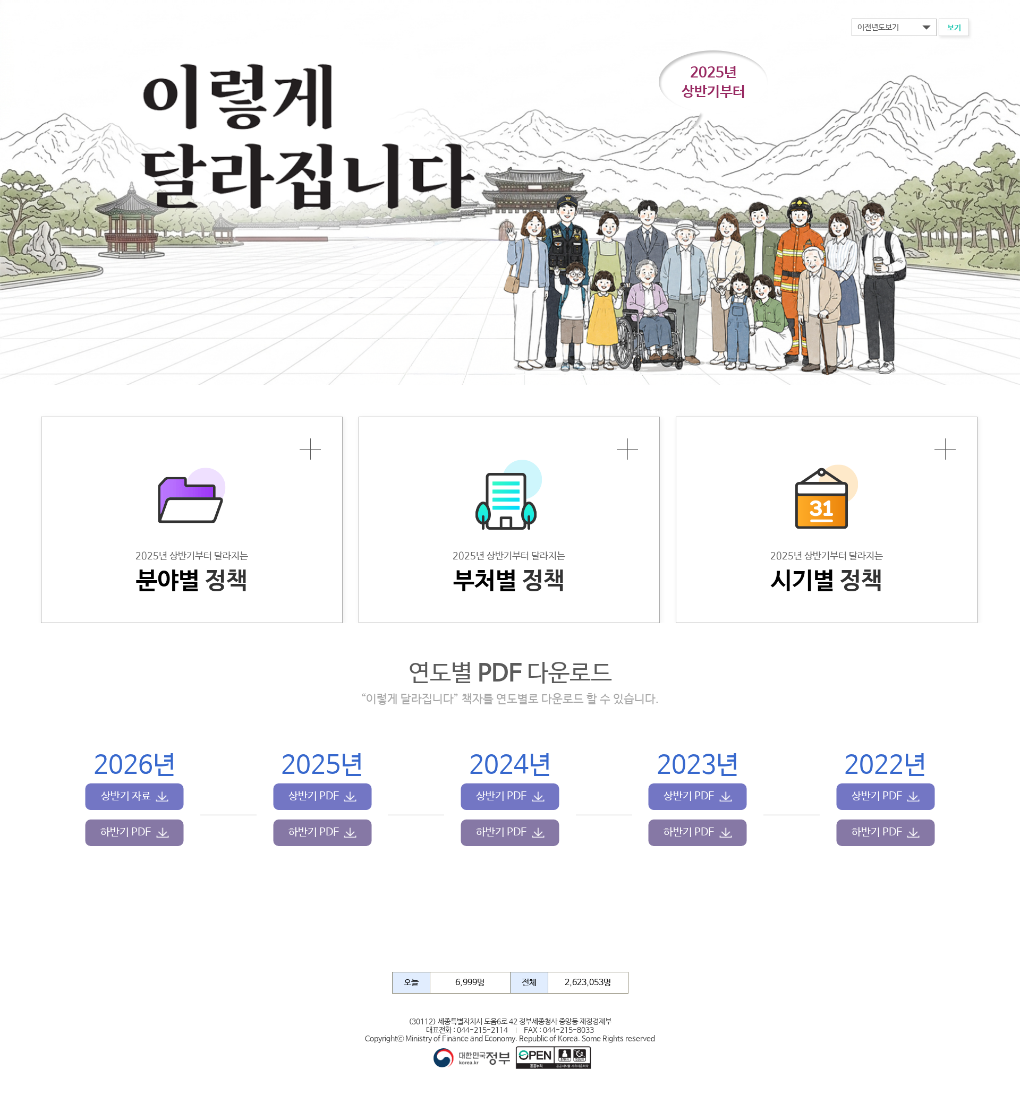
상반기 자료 (126, 796)
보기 (954, 27)
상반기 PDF (313, 796)
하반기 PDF (125, 832)
